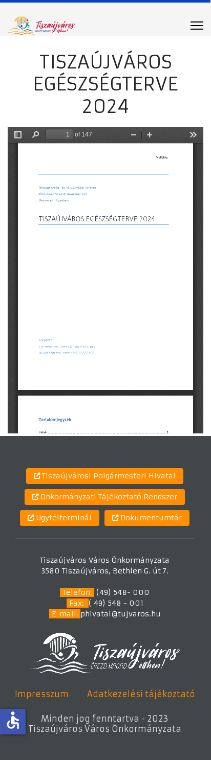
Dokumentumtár (150, 517)
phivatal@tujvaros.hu (120, 613)
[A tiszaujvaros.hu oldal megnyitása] (105, 652)
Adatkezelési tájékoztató (141, 694)
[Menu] (197, 25)
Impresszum (42, 694)
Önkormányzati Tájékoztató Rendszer (107, 496)
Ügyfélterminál (63, 517)
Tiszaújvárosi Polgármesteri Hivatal (108, 475)
